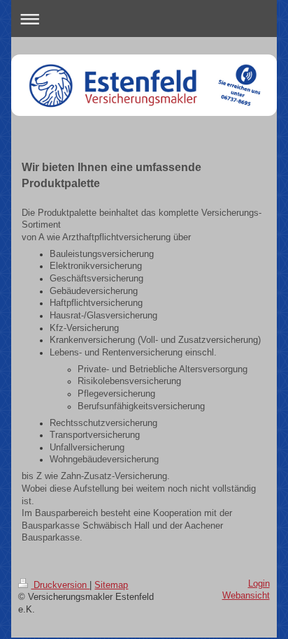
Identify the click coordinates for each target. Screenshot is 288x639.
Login (259, 584)
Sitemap (111, 585)
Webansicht (246, 596)
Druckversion (60, 585)
